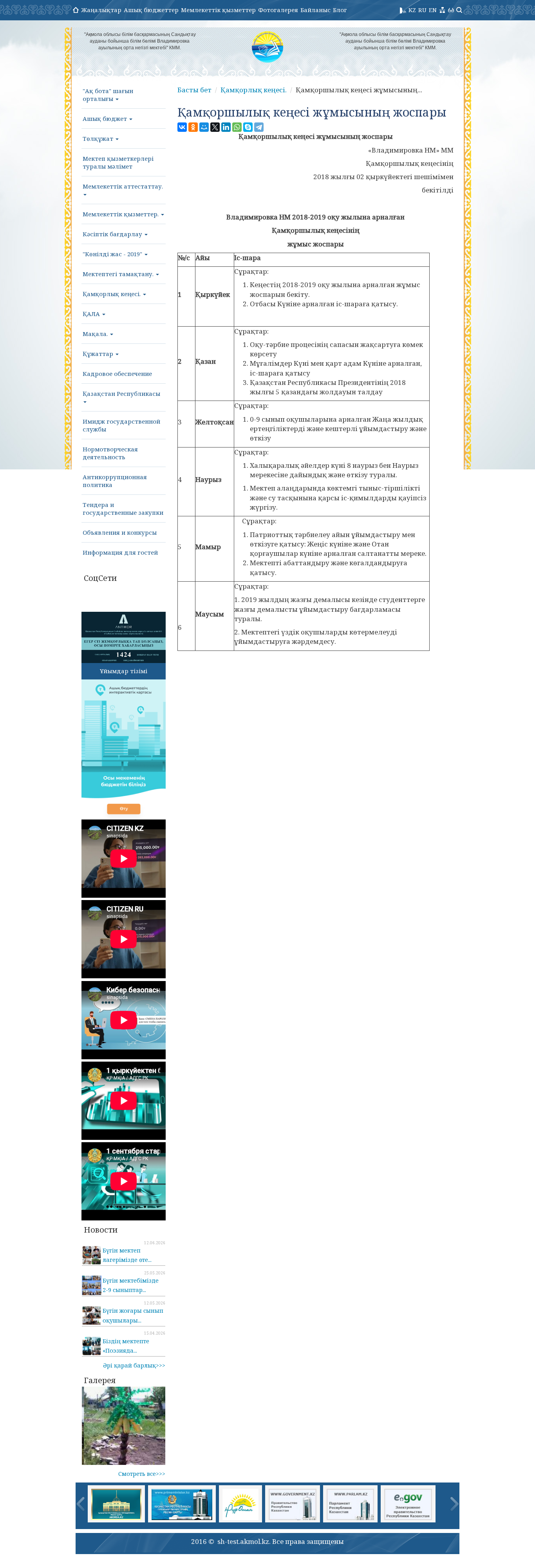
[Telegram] (259, 127)
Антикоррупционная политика (115, 481)
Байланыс (315, 10)
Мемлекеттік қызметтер (218, 10)
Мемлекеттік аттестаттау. (123, 186)
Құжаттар (99, 354)
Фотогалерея (278, 10)
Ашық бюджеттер (151, 10)
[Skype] (248, 127)
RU (422, 10)
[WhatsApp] (237, 127)
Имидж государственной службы (121, 425)
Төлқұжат (99, 138)
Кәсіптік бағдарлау (113, 234)
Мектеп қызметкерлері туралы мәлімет (118, 162)
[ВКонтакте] (182, 127)
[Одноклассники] (193, 127)
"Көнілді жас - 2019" (113, 254)
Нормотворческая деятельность (110, 453)
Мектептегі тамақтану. (119, 274)
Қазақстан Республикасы (121, 393)
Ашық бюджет (105, 118)
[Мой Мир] (204, 127)
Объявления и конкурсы (120, 532)
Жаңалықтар (101, 10)
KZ (412, 10)
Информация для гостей (120, 552)
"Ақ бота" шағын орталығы (108, 94)
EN (433, 10)
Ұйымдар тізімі (123, 671)
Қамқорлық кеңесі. (112, 294)
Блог (340, 10)
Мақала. (96, 334)
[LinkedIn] (226, 127)
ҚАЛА (92, 314)
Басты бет (194, 89)
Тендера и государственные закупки (123, 508)
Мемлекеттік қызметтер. (121, 214)
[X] (215, 127)
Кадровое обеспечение (117, 373)
